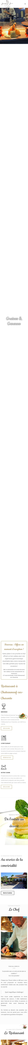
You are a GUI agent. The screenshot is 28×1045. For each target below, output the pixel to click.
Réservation (7, 757)
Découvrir (6, 728)
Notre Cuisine (7, 893)
